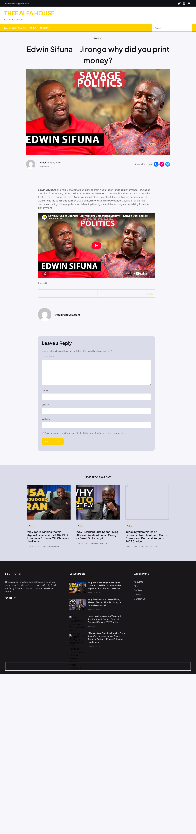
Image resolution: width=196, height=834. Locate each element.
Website (46, 418)
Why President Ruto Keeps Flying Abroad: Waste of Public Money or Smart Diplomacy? (97, 535)
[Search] (187, 28)
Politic (31, 526)
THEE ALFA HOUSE (29, 13)
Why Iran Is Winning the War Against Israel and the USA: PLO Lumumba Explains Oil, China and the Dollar (48, 536)
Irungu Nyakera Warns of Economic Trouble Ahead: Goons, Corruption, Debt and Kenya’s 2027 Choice (146, 536)
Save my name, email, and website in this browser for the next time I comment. (84, 433)
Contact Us (139, 598)
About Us (138, 581)
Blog (136, 586)
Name (46, 390)
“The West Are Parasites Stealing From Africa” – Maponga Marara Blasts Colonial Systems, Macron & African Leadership (106, 637)
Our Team (138, 590)
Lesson (97, 38)
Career (137, 594)
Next (150, 293)
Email (45, 404)
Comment (48, 356)
